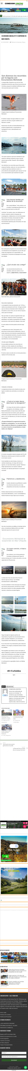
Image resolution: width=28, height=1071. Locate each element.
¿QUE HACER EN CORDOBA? (7, 1023)
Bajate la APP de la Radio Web (7, 1034)
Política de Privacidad (5, 1016)
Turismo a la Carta (5, 1040)
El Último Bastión (4, 1042)
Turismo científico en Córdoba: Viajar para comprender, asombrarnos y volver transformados (12, 983)
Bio (4, 686)
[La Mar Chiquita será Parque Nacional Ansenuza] (6, 727)
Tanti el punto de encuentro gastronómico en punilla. (9, 744)
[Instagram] (7, 695)
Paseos (23, 42)
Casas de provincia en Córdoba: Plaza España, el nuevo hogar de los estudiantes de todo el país (17, 971)
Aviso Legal (3, 1012)
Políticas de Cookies (5, 1014)
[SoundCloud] (13, 1066)
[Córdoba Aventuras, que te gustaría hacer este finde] (18, 712)
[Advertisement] (14, 59)
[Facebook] (5, 695)
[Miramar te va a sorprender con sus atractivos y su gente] (6, 712)
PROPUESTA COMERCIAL (6, 1027)
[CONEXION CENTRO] (14, 4)
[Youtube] (12, 1066)
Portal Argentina (4, 1038)
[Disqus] (14, 799)
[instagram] (15, 1066)
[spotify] (16, 1066)
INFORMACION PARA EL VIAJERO (8, 1025)
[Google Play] (17, 1066)
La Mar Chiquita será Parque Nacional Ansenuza (5, 732)
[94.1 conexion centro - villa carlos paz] (14, 10)
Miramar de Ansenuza (16, 42)
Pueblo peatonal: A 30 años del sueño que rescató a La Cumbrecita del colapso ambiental (17, 977)
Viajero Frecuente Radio (6, 1044)
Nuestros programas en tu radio (8, 1036)
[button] (27, 1)
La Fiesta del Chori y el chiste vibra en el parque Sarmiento (19, 749)
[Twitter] (3, 695)
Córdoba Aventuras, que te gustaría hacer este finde (18, 717)
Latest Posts (10, 686)
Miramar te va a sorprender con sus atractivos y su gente (5, 717)
